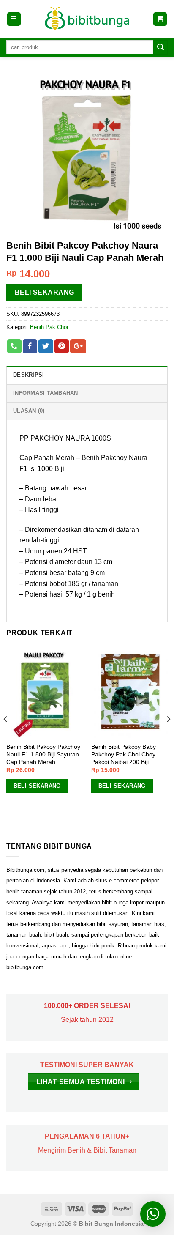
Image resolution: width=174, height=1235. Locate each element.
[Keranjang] (160, 19)
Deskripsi (28, 375)
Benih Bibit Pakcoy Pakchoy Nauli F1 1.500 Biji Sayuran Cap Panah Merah (43, 754)
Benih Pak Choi (49, 327)
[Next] (168, 736)
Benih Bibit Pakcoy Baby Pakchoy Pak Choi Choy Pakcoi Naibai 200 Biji (123, 754)
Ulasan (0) (29, 411)
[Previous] (6, 736)
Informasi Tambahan (45, 393)
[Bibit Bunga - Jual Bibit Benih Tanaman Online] (87, 19)
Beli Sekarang (44, 292)
